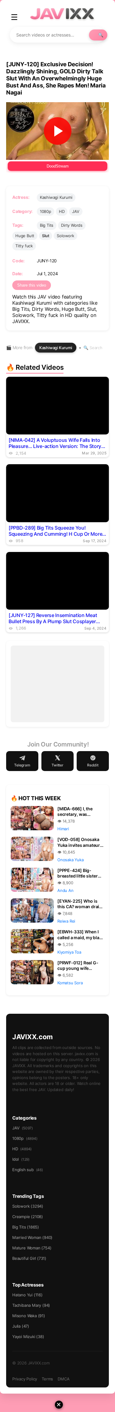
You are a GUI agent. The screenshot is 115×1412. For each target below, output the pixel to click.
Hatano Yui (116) (27, 1294)
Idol (20, 1159)
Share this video (31, 285)
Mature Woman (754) (31, 1247)
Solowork (65, 235)
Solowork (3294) (27, 1206)
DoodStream (58, 166)
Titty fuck (24, 245)
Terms (47, 1378)
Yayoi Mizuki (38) (28, 1336)
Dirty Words (71, 225)
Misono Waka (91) (28, 1315)
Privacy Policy (24, 1378)
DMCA (63, 1378)
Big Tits (46, 225)
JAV (75, 211)
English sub (27, 1169)
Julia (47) (20, 1326)
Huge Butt (24, 235)
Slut (45, 235)
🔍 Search (92, 347)
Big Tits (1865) (25, 1227)
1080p (45, 211)
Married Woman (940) (32, 1237)
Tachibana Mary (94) (31, 1305)
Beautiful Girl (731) (29, 1258)
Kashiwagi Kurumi (56, 197)
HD (62, 211)
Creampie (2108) (27, 1216)
